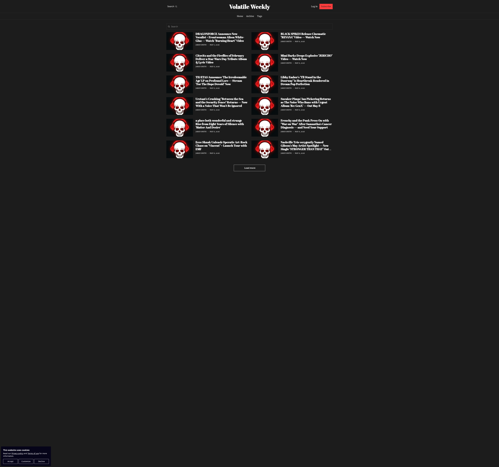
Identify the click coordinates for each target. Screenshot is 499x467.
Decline (41, 461)
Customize (26, 461)
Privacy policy (17, 453)
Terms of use (33, 453)
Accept (10, 461)
